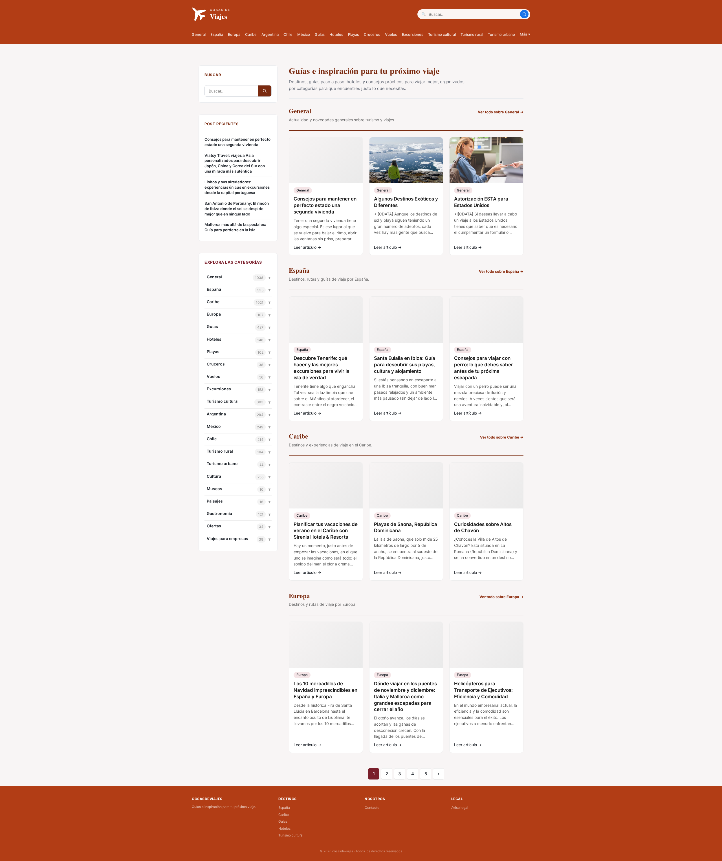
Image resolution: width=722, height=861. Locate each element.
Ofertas (214, 525)
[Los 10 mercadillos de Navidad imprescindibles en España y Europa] (326, 645)
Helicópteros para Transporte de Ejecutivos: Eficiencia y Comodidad (483, 690)
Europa (234, 34)
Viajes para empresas (227, 538)
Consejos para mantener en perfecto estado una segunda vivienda (237, 142)
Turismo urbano (501, 34)
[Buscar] (524, 14)
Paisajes (215, 501)
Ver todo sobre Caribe (501, 437)
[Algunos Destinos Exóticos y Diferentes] (406, 160)
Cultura (214, 476)
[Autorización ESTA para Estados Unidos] (486, 160)
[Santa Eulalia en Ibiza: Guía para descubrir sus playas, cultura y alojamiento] (406, 320)
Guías (320, 34)
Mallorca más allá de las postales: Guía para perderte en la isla (235, 227)
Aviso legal (459, 807)
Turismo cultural (442, 34)
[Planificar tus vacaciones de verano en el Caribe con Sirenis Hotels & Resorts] (326, 485)
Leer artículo (307, 247)
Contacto (372, 807)
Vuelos (391, 34)
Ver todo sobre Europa (501, 596)
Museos (214, 488)
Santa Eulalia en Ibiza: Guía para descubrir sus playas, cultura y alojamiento (404, 364)
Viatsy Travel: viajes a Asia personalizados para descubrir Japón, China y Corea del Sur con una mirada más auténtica (234, 163)
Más (525, 34)
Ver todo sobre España (501, 271)
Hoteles (336, 34)
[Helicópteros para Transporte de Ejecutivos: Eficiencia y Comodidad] (486, 645)
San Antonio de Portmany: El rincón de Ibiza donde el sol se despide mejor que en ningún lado (236, 208)
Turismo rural (472, 34)
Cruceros (372, 34)
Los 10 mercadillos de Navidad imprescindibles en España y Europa (325, 690)
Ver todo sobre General (500, 112)
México (303, 34)
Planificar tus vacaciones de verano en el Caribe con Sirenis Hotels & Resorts (326, 530)
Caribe (251, 34)
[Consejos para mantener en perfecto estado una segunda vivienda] (326, 160)
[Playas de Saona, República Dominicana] (406, 485)
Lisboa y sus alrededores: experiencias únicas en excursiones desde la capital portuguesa (237, 187)
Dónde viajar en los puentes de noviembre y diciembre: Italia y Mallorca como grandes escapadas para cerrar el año (405, 696)
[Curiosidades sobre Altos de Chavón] (486, 485)
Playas (353, 34)
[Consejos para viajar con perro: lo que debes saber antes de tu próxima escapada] (486, 320)
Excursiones (412, 34)
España (216, 34)
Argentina (270, 34)
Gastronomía (219, 513)
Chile (287, 34)
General (199, 34)
